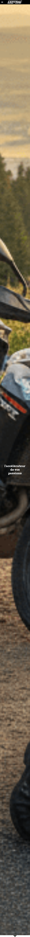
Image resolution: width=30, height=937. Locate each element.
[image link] (15, 2)
